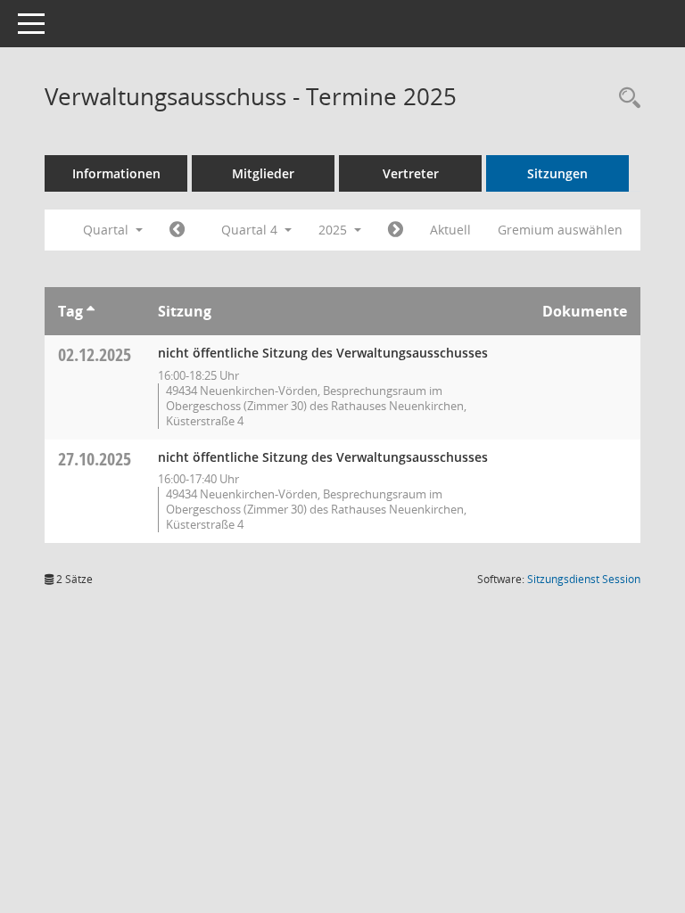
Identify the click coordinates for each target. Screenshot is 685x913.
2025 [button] (334, 229)
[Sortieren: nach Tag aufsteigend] (91, 311)
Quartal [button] (107, 229)
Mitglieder (263, 173)
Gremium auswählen (560, 229)
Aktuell (450, 229)
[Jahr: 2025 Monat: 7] (177, 230)
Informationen (116, 173)
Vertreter (411, 173)
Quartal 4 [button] (251, 229)
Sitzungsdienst (583, 579)
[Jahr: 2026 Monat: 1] (396, 230)
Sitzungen (557, 173)
